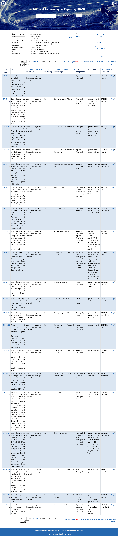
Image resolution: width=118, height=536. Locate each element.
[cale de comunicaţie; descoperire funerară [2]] (49, 42)
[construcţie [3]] (49, 48)
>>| (18, 63)
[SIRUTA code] (18, 42)
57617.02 (6, 313)
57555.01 (6, 231)
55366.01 (6, 373)
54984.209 (6, 495)
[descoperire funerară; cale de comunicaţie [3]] (49, 53)
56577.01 (6, 164)
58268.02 (6, 299)
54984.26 (6, 350)
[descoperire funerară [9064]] (49, 51)
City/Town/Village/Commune (64, 69)
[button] (114, 3)
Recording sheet (100, 35)
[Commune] (18, 46)
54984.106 (6, 470)
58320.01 (6, 187)
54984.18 (6, 127)
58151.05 (6, 392)
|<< (4, 63)
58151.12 (6, 76)
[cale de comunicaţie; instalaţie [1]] (49, 44)
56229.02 (6, 505)
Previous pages (69, 62)
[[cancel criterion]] (49, 36)
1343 (84, 62)
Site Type (38, 69)
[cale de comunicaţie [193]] (49, 40)
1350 (110, 62)
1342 (80, 62)
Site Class (29, 69)
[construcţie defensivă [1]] (49, 49)
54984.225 (6, 252)
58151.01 (6, 208)
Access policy (100, 55)
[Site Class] (18, 36)
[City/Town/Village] (18, 48)
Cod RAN (62, 16)
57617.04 (6, 99)
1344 (88, 62)
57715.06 (6, 433)
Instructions (100, 48)
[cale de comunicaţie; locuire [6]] (49, 46)
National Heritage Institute (73, 530)
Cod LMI (71, 16)
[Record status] (18, 53)
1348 (102, 62)
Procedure (100, 42)
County (46, 69)
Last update (105, 69)
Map (112, 76)
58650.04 (6, 282)
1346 (95, 62)
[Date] (18, 51)
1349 (106, 62)
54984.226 (6, 325)
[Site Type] (18, 38)
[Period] (18, 49)
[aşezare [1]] (49, 38)
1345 (91, 62)
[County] (18, 44)
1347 (99, 62)
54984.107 (6, 150)
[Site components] (18, 40)
